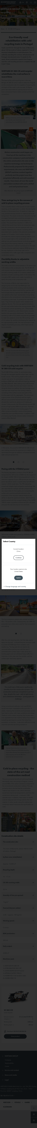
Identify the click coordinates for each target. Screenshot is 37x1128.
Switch (18, 578)
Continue (19, 558)
